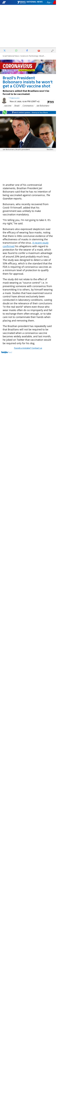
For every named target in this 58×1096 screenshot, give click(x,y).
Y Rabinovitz (14, 98)
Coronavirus (28, 106)
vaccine (7, 106)
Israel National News (11, 56)
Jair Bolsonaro (43, 106)
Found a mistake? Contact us (28, 348)
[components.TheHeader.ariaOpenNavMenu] (9, 2)
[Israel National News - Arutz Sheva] (29, 2)
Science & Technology (29, 56)
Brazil (17, 106)
